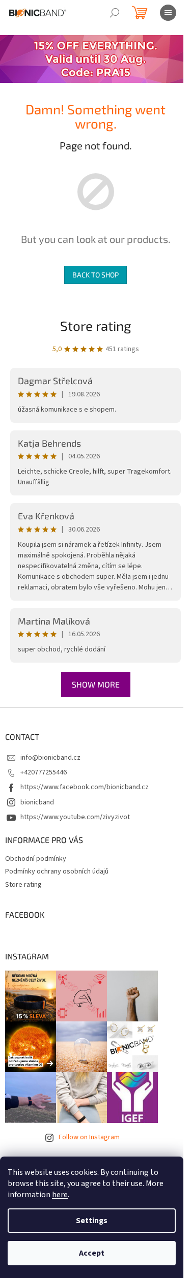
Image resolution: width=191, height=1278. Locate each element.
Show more (96, 684)
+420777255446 (43, 772)
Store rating (95, 325)
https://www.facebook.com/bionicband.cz (84, 787)
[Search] (114, 13)
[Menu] (168, 13)
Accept (91, 1253)
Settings (91, 1220)
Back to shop (95, 274)
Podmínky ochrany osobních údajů (56, 871)
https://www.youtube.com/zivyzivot (75, 817)
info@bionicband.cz (50, 758)
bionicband (37, 802)
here (60, 1194)
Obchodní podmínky (35, 859)
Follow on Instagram (89, 1137)
